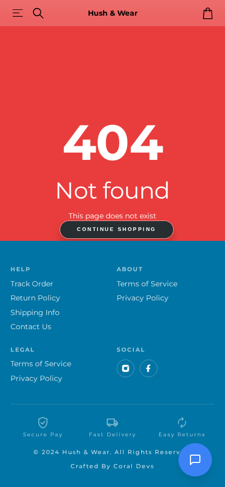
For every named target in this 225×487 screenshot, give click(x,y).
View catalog (19, 13)
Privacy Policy (142, 298)
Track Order (31, 284)
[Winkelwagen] (207, 13)
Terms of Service (147, 284)
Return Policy (35, 298)
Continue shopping (116, 229)
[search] (38, 13)
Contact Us (30, 326)
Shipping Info (35, 312)
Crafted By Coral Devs (112, 466)
